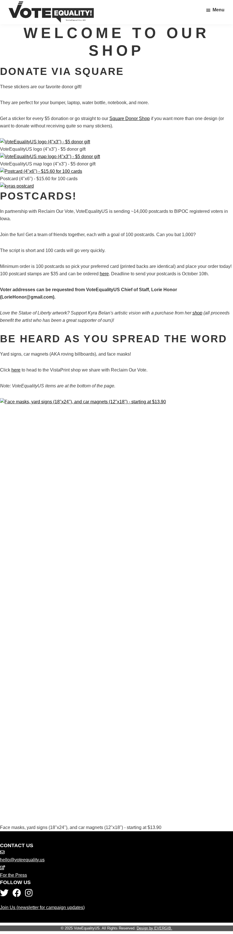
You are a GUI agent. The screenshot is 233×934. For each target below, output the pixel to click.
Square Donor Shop (129, 118)
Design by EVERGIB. (154, 928)
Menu (218, 9)
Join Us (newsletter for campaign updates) (42, 907)
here (104, 273)
